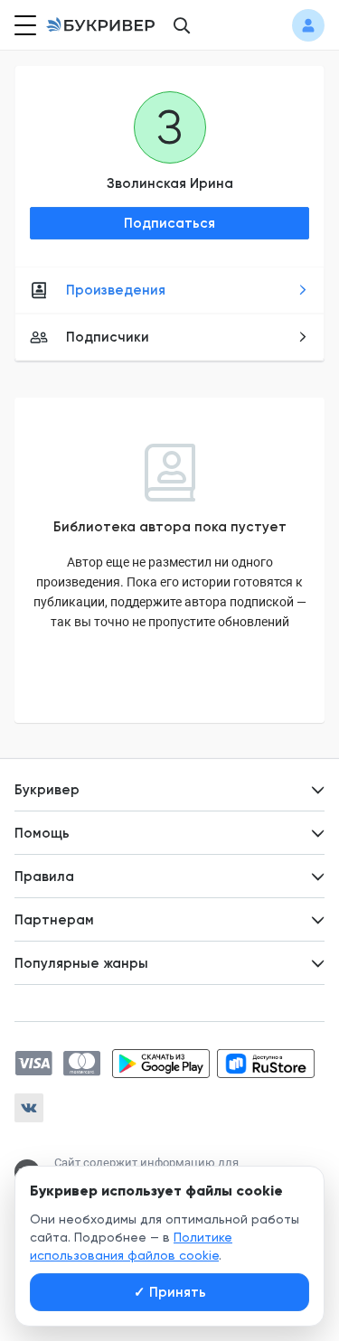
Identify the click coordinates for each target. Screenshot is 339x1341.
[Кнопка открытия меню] (23, 25)
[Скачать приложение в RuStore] (266, 1063)
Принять (170, 1292)
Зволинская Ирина (170, 183)
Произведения (115, 290)
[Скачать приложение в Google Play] (161, 1063)
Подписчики (107, 337)
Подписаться (169, 223)
